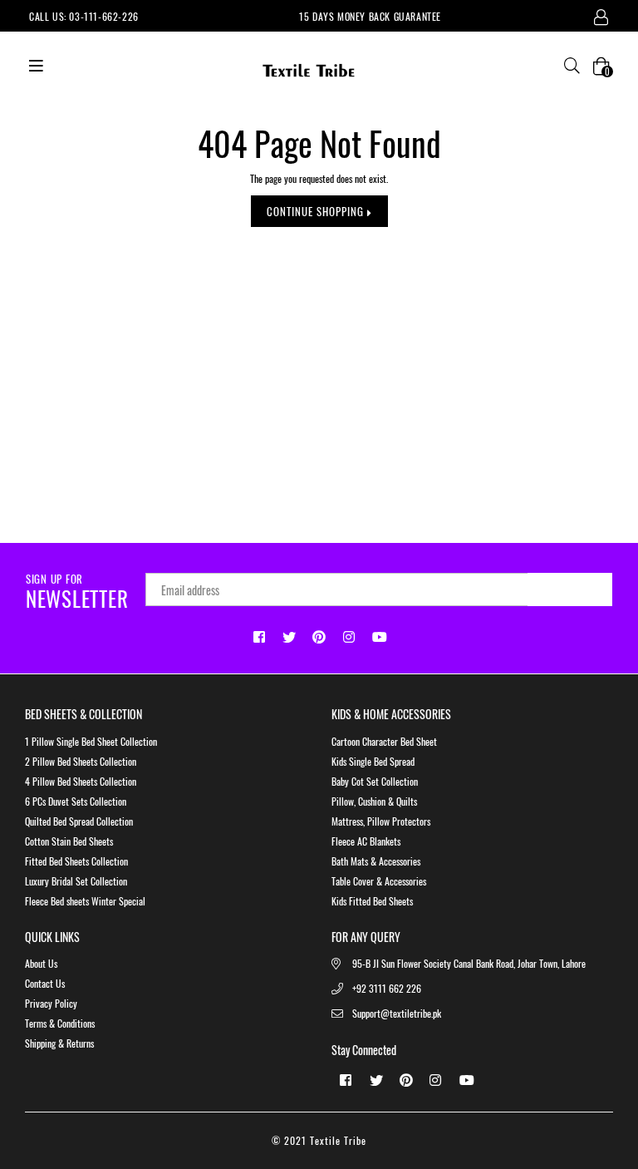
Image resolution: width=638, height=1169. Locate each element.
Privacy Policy (51, 1003)
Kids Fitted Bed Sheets (372, 901)
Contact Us (45, 983)
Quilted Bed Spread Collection (79, 821)
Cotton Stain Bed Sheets (69, 841)
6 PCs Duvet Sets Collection (75, 801)
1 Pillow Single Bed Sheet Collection (91, 741)
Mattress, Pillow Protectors (380, 821)
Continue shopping (317, 211)
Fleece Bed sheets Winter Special (85, 901)
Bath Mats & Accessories (375, 861)
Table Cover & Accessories (378, 881)
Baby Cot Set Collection (374, 781)
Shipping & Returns (59, 1043)
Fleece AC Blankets (365, 841)
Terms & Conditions (60, 1023)
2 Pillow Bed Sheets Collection (80, 761)
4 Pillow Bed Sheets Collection (80, 781)
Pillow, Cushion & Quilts (374, 801)
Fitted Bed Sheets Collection (76, 861)
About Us (41, 963)
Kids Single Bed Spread (373, 761)
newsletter (77, 592)
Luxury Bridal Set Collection (76, 881)
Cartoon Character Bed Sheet (384, 741)
